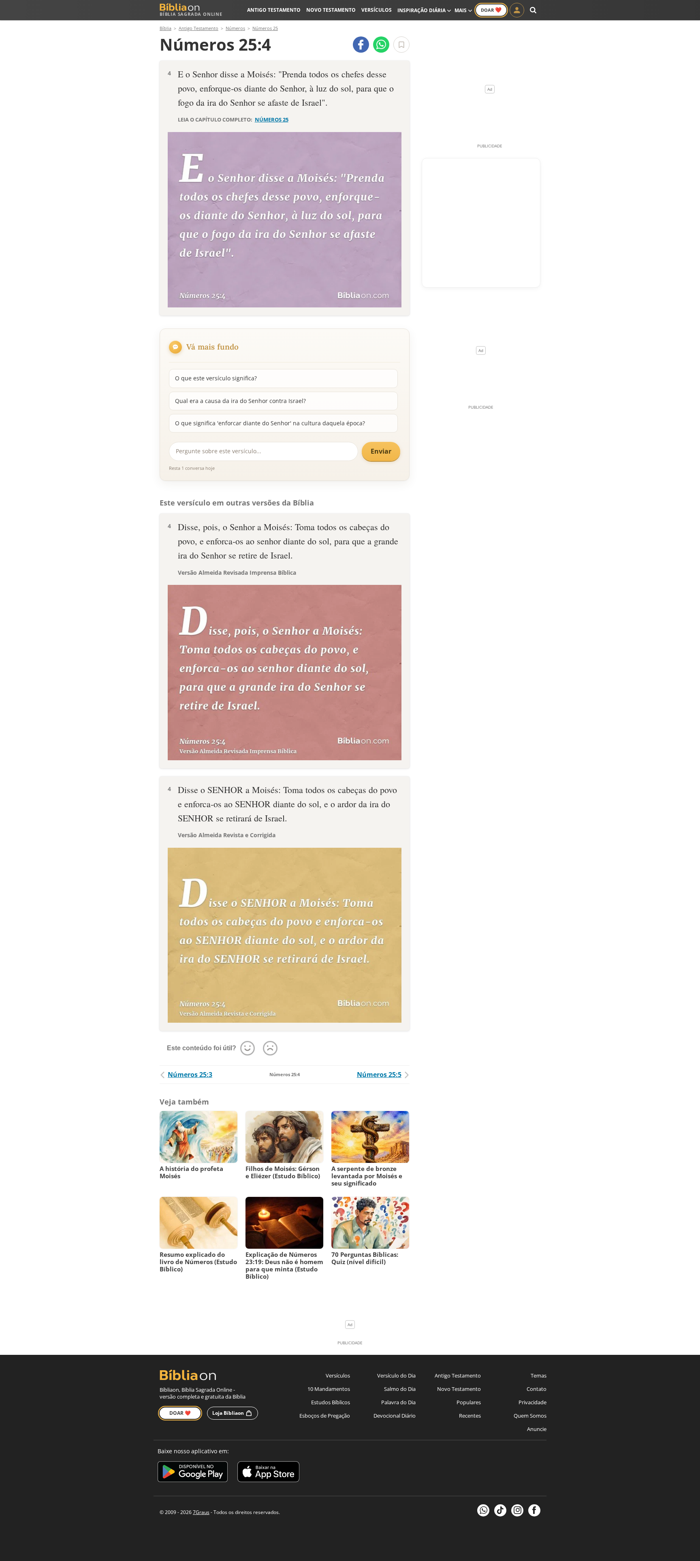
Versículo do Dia (396, 1375)
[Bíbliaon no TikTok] (500, 1510)
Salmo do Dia (400, 1389)
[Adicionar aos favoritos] (401, 44)
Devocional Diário (394, 1415)
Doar (491, 9)
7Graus (201, 1512)
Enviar (381, 451)
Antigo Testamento (274, 9)
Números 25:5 (379, 1074)
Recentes (470, 1415)
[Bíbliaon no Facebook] (534, 1510)
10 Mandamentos (328, 1389)
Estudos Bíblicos (330, 1402)
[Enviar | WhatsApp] (381, 44)
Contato (536, 1389)
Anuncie (536, 1429)
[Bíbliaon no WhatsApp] (483, 1510)
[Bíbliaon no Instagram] (517, 1510)
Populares (469, 1402)
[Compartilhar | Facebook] (361, 44)
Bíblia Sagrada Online (191, 14)
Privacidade (532, 1402)
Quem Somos (530, 1415)
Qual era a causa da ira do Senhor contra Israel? (240, 401)
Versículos (376, 9)
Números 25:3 (190, 1074)
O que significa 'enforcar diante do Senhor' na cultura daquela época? (270, 423)
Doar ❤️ (180, 1413)
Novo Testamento (331, 9)
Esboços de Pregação (324, 1415)
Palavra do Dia (398, 1402)
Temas (538, 1375)
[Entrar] (517, 10)
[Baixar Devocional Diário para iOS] (268, 1473)
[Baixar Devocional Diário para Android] (193, 1473)
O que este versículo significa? (216, 378)
